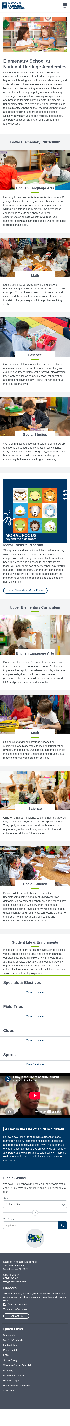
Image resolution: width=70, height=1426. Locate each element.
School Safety (10, 1360)
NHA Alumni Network (13, 1375)
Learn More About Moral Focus (25, 590)
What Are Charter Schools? (17, 1365)
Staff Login (8, 1390)
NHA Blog (8, 1370)
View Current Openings (15, 1309)
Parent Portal (10, 1350)
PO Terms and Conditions (16, 1385)
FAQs (6, 1355)
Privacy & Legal (11, 1380)
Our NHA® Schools (13, 1340)
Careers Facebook (17, 1304)
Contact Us (16, 1316)
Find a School (10, 1345)
